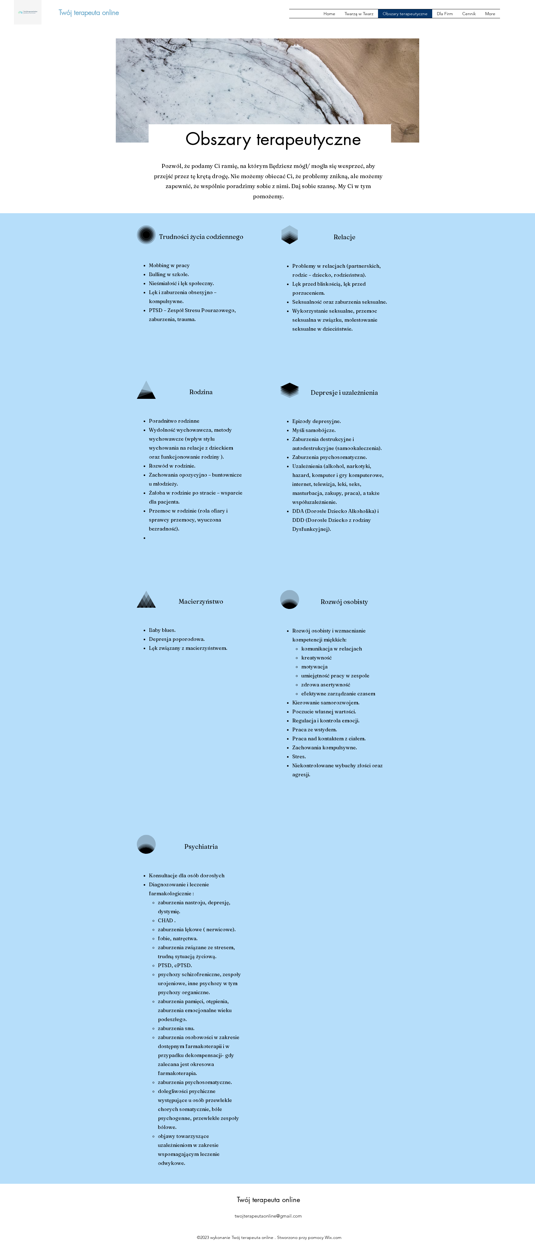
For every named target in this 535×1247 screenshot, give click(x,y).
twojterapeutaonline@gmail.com (268, 1216)
